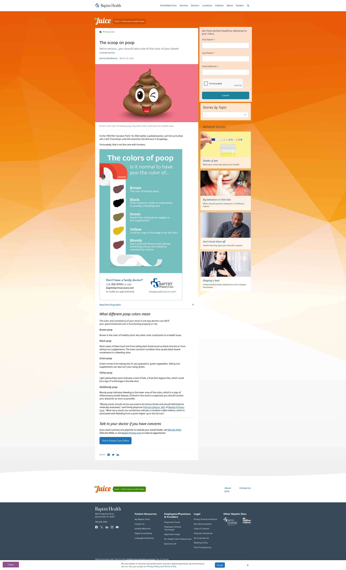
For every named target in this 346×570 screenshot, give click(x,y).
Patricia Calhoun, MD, (154, 407)
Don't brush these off (214, 241)
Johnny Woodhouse (108, 58)
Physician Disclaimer (203, 533)
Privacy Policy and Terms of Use (161, 566)
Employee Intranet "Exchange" (172, 528)
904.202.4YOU (174, 429)
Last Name (207, 52)
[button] (168, 5)
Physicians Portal (172, 522)
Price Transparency (202, 547)
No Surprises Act (201, 538)
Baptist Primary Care (131, 432)
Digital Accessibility (143, 533)
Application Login (172, 534)
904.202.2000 (101, 521)
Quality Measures (143, 528)
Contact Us (245, 488)
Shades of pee (210, 160)
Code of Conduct (201, 528)
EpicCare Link (170, 543)
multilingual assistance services (140, 559)
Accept (220, 565)
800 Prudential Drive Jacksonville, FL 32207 (105, 515)
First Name (207, 39)
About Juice (228, 490)
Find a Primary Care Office (115, 440)
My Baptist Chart (142, 519)
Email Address (209, 66)
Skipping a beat (211, 280)
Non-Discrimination (203, 524)
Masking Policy (201, 542)
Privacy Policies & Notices (205, 519)
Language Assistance (144, 538)
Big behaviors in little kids (217, 199)
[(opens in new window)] (247, 522)
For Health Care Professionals (178, 539)
